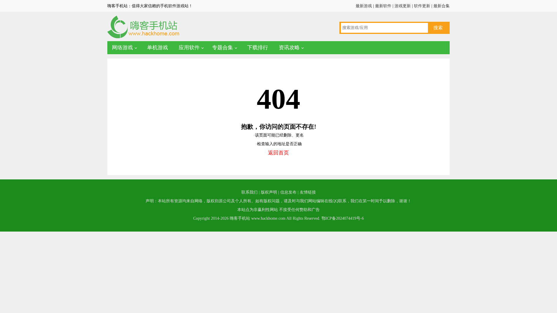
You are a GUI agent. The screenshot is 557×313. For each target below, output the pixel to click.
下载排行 (257, 47)
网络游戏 (122, 47)
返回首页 (278, 153)
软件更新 (422, 6)
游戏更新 (403, 6)
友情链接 (308, 192)
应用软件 (189, 47)
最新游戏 (364, 6)
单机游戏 (157, 47)
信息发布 (288, 192)
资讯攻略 (289, 47)
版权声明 (269, 192)
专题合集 (222, 47)
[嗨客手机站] (143, 38)
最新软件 (383, 6)
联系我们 (249, 192)
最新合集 (441, 6)
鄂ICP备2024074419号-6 (342, 218)
